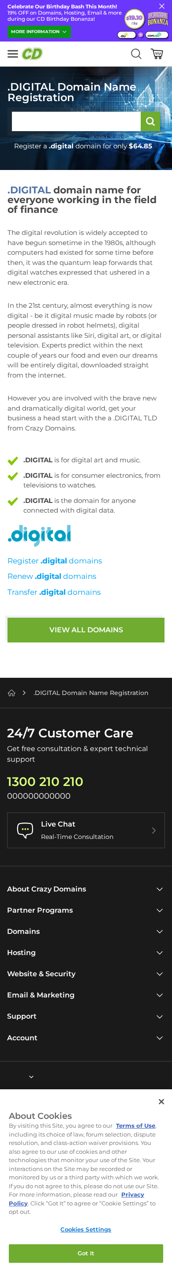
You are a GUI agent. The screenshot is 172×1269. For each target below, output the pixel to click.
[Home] (11, 692)
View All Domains (86, 630)
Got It (86, 1253)
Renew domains (51, 576)
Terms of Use (135, 1125)
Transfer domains (54, 592)
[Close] (161, 1101)
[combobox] (7, 1077)
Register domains (54, 560)
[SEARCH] (150, 121)
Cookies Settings (85, 1229)
